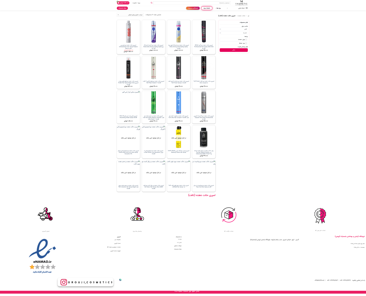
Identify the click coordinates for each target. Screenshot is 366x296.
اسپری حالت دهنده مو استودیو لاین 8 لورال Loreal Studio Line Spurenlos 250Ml (153, 152)
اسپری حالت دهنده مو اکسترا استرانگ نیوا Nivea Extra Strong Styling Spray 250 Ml (153, 46)
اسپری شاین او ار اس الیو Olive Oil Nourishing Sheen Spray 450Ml (128, 116)
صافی (233, 50)
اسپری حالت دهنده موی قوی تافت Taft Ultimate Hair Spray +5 (178, 186)
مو (248, 16)
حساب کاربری (117, 243)
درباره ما (180, 239)
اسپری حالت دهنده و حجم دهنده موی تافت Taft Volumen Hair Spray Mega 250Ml (128, 187)
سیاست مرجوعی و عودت (115, 247)
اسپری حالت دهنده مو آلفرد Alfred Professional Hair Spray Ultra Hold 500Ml (203, 46)
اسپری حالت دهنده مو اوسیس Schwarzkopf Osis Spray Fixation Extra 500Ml (128, 46)
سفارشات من (118, 240)
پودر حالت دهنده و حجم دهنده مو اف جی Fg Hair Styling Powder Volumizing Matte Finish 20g (203, 152)
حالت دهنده (241, 16)
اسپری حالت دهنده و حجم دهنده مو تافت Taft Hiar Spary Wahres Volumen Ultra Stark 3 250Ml (153, 117)
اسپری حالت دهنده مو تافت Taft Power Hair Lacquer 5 (203, 82)
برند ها (219, 8)
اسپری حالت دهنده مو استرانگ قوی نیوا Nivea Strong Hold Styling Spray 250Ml (178, 46)
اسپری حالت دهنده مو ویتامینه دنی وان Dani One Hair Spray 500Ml (204, 186)
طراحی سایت (170, 291)
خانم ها (245, 33)
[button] (123, 2)
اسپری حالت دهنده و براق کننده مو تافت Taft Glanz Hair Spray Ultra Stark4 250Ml (153, 187)
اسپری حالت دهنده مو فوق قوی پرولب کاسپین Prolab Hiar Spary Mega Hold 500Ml (128, 83)
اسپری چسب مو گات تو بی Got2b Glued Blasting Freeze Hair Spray (178, 151)
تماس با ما (179, 242)
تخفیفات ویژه (206, 8)
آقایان (245, 29)
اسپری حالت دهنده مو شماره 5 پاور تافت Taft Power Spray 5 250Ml (178, 82)
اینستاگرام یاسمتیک (193, 8)
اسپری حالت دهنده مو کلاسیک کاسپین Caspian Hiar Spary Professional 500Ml (204, 117)
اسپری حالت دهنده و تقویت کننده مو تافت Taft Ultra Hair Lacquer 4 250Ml (178, 116)
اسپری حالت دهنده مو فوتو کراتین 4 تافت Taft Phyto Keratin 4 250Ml (153, 82)
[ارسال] (151, 3)
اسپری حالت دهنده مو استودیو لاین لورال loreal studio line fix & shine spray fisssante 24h (128, 152)
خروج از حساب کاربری (115, 251)
